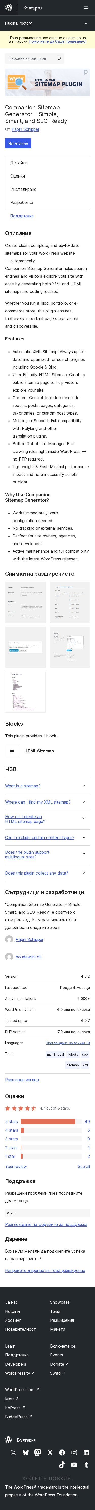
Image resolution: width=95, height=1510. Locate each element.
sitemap (73, 1065)
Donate (59, 1364)
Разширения (62, 1320)
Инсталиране (23, 189)
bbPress (15, 1407)
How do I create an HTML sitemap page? (25, 819)
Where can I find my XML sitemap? (37, 802)
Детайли (19, 162)
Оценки (17, 176)
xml (85, 1065)
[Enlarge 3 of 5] (38, 633)
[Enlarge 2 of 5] (83, 589)
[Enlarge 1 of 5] (38, 589)
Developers (15, 1364)
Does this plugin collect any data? (36, 873)
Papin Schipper (25, 129)
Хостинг (13, 1320)
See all (84, 1166)
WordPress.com (22, 1389)
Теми (55, 1311)
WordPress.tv (20, 1373)
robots (73, 1054)
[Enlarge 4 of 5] (83, 633)
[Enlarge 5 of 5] (38, 678)
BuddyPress (19, 1416)
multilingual (55, 1054)
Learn (10, 1346)
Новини (12, 1311)
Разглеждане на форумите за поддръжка (46, 1224)
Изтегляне (18, 143)
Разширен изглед (22, 1079)
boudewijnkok (29, 956)
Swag (58, 1373)
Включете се (62, 1346)
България (26, 1440)
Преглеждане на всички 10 (68, 1043)
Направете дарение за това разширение (45, 1270)
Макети (57, 1329)
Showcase (60, 1302)
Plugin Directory (18, 23)
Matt (12, 1398)
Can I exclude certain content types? (39, 837)
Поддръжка (22, 215)
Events (56, 1355)
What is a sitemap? (22, 786)
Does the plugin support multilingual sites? (27, 854)
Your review (16, 1166)
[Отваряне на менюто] (87, 7)
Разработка (21, 202)
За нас (11, 1302)
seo (85, 1054)
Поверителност (20, 1329)
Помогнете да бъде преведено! (57, 41)
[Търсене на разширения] (59, 58)
